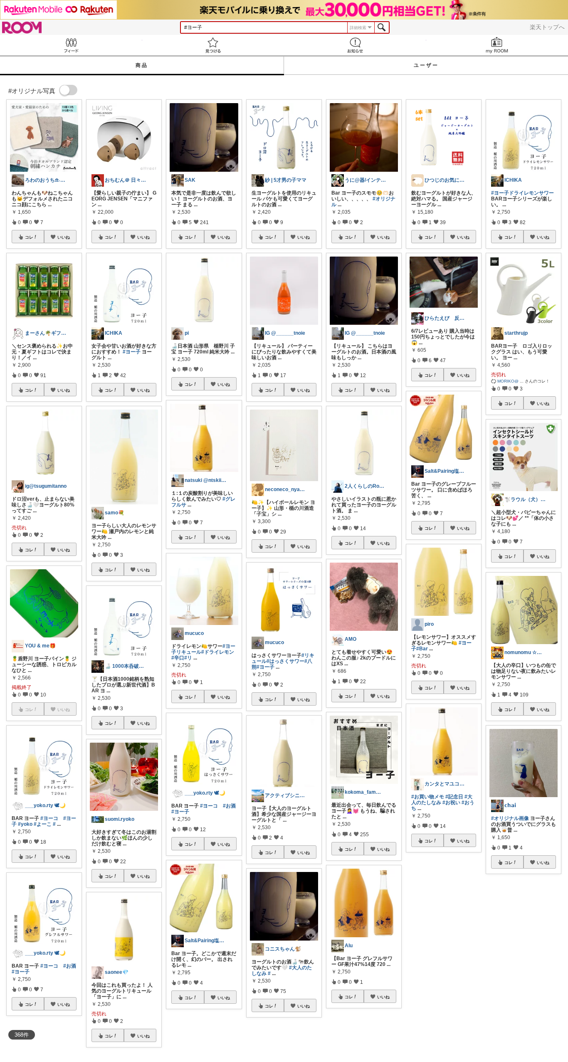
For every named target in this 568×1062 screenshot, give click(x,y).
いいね (63, 237)
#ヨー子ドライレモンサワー (522, 193)
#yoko (25, 824)
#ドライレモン (217, 652)
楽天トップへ (547, 27)
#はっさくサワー (285, 661)
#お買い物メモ (427, 797)
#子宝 (497, 972)
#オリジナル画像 (510, 818)
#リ (188, 658)
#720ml (540, 972)
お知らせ (355, 45)
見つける (213, 45)
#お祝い (451, 802)
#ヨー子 (21, 972)
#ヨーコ (49, 818)
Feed (71, 45)
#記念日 (454, 797)
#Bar (422, 649)
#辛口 (177, 658)
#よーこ (43, 824)
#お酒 (69, 966)
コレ (29, 237)
